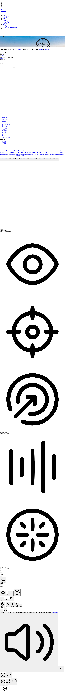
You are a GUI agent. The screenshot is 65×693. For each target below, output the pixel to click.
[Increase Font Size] (1, 572)
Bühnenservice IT (4, 87)
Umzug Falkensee (33, 155)
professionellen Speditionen (49, 154)
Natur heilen (4, 115)
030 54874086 (41, 49)
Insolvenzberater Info (5, 127)
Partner (3, 28)
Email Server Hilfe (4, 96)
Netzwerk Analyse (4, 105)
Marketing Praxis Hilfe (5, 92)
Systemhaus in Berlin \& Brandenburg (7, 114)
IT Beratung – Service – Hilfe (8, 22)
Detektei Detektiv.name (5, 119)
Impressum (3, 24)
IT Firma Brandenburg (18, 152)
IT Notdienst (45, 152)
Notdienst (19, 49)
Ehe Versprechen (4, 89)
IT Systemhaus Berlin (5, 126)
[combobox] (29, 159)
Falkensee (3, 18)
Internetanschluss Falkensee (47, 150)
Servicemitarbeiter (61, 154)
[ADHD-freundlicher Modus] (0, 434)
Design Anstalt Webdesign (5, 120)
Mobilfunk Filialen (6, 17)
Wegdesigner (48, 155)
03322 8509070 (46, 49)
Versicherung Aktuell (5, 125)
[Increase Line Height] (1, 584)
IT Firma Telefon (36, 152)
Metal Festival (4, 94)
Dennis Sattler (4, 135)
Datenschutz (5, 26)
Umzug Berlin (25, 155)
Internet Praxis (54, 150)
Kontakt (5, 25)
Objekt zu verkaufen (5, 110)
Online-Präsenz (44, 154)
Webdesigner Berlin (45, 155)
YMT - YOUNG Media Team (6, 121)
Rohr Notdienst (4, 123)
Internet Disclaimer (4, 116)
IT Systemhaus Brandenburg (8, 154)
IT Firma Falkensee (28, 152)
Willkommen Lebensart (7, 16)
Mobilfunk (17, 154)
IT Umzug (14, 154)
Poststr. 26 (1, 58)
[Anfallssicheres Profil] (0, 366)
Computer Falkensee (13, 150)
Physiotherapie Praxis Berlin (6, 137)
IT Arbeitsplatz (4, 113)
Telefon (16, 155)
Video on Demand (4, 134)
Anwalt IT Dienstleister (5, 131)
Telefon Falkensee (21, 155)
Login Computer (4, 101)
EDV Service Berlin (21, 150)
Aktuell (5, 20)
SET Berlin (3, 129)
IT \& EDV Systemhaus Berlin (6, 98)
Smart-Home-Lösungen (2, 155)
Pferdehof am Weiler (5, 99)
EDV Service (4, 141)
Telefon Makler (4, 107)
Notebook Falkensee (39, 154)
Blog (4, 29)
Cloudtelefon (8, 150)
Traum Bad (3, 102)
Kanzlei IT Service (4, 130)
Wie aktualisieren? (55, 612)
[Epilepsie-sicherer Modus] (0, 569)
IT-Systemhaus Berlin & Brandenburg (16, 156)
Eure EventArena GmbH (5, 112)
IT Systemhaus (53, 152)
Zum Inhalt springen (3, 0)
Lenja (3, 104)
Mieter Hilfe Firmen (5, 118)
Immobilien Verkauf (5, 128)
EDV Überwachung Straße (5, 133)
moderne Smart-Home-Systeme (22, 154)
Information (3, 19)
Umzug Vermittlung (41, 155)
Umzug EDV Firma (29, 155)
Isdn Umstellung (6, 21)
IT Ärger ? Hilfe (4, 93)
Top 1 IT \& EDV (4, 117)
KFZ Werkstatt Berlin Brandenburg (7, 97)
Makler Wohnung (4, 111)
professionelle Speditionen (55, 154)
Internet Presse (4, 108)
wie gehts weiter (4, 136)
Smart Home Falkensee (7, 155)
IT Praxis (49, 152)
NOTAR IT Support (5, 132)
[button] (3, 580)
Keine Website (4, 100)
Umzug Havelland (37, 155)
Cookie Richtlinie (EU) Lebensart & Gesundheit (10, 27)
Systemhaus (3, 122)
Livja (3, 103)
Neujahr (34, 154)
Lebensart (3, 15)
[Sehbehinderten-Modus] (0, 299)
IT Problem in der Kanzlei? (6, 124)
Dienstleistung (6, 23)
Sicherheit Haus (4, 106)
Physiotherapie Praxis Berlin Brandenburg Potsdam (9, 95)
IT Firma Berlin (9, 152)
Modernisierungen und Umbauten (29, 154)
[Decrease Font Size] (1, 576)
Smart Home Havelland (12, 155)
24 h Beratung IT (4, 109)
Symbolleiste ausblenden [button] (4, 230)
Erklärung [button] (2, 229)
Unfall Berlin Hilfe (4, 91)
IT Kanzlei (41, 152)
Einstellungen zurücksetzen (4, 685)
